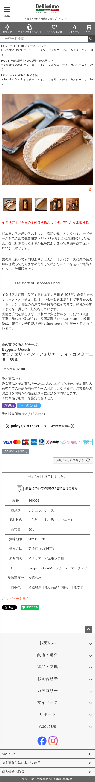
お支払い (47, 642)
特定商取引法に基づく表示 (21, 763)
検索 (91, 39)
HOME (5, 46)
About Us (47, 726)
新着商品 (7, 32)
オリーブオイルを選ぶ (29, 32)
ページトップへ (88, 629)
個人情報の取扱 (13, 771)
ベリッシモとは (54, 32)
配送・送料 (47, 654)
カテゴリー (47, 690)
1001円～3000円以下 (40, 60)
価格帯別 (18, 60)
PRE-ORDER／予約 (25, 75)
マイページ (74, 32)
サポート (47, 714)
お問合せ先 (47, 678)
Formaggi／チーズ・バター (29, 46)
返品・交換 (47, 666)
